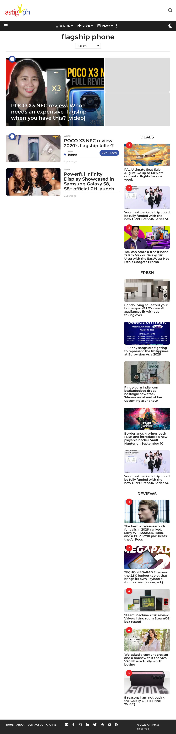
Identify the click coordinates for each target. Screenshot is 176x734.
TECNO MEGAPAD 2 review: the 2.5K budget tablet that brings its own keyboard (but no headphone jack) (146, 577)
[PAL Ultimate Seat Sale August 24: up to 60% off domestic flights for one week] (147, 155)
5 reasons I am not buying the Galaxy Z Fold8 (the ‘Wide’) (144, 701)
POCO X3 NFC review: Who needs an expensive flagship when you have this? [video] (49, 111)
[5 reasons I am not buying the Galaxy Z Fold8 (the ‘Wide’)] (147, 682)
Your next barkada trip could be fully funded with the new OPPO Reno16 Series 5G (147, 216)
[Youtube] (102, 724)
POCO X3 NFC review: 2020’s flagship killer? (89, 143)
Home (10, 724)
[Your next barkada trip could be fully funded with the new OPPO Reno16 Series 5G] (147, 197)
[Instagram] (80, 724)
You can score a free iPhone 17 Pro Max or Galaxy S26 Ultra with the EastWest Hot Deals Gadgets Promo (146, 257)
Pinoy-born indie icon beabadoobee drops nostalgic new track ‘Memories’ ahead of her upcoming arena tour (143, 394)
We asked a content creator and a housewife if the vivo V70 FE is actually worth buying (146, 660)
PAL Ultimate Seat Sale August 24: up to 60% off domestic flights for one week (143, 174)
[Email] (66, 724)
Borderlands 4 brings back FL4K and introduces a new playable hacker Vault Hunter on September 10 (146, 438)
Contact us (35, 724)
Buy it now (109, 152)
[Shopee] (109, 724)
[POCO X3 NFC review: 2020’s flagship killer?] (33, 148)
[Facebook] (73, 724)
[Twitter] (95, 724)
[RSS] (116, 724)
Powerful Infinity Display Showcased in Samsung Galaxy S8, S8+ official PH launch (89, 181)
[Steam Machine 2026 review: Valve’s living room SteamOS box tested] (147, 600)
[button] (170, 10)
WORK (64, 25)
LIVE (86, 25)
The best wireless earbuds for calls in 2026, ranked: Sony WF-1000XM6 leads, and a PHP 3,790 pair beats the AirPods (145, 532)
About (20, 724)
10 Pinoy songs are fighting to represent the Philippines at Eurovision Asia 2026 (146, 351)
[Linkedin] (87, 724)
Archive (51, 724)
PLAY (106, 25)
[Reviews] (12, 59)
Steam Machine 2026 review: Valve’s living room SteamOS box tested (146, 618)
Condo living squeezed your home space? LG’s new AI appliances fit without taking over (146, 310)
